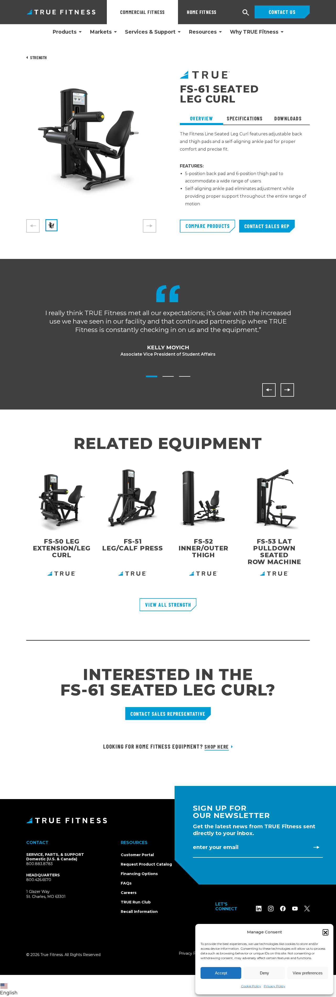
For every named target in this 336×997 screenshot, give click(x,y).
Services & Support (150, 32)
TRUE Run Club (136, 902)
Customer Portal (137, 854)
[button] (325, 932)
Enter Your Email (216, 847)
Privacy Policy (274, 986)
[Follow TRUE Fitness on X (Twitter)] (307, 908)
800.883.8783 (39, 863)
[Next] (287, 390)
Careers (128, 892)
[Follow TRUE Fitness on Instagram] (271, 908)
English (9, 993)
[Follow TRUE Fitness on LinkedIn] (258, 908)
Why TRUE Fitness (254, 32)
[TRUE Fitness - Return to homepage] (168, 820)
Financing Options (139, 873)
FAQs (126, 883)
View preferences (308, 973)
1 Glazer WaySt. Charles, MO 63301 (52, 894)
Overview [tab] (201, 118)
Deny (264, 973)
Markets (101, 32)
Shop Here (216, 746)
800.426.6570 (38, 879)
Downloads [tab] (288, 118)
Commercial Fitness (142, 12)
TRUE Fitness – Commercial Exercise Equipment (61, 11)
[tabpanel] (245, 174)
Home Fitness (201, 12)
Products (64, 32)
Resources (203, 32)
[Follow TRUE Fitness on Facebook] (283, 908)
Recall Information (139, 911)
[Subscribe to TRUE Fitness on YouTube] (295, 908)
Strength (38, 57)
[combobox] (10, 986)
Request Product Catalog (146, 864)
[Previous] (269, 390)
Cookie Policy (251, 986)
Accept (221, 973)
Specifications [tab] (244, 118)
